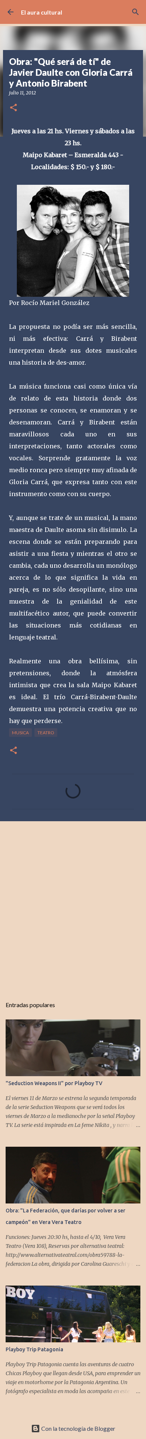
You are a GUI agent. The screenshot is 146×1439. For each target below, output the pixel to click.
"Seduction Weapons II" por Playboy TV (54, 1083)
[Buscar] (135, 12)
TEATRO (45, 732)
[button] (13, 108)
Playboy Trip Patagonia (34, 1349)
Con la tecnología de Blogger (77, 1428)
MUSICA (20, 732)
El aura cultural (41, 12)
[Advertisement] (73, 905)
